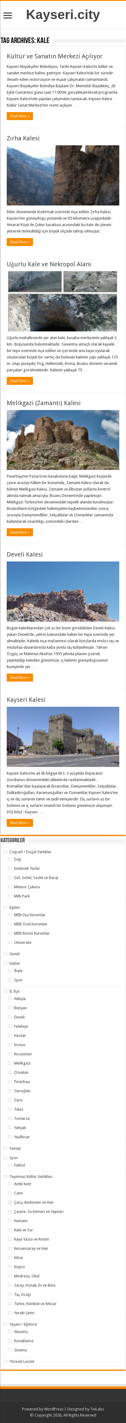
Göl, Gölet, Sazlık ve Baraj (36, 877)
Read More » (19, 116)
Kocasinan (23, 1054)
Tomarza (22, 1118)
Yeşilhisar (22, 1137)
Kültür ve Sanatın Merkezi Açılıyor (54, 56)
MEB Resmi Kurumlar (32, 933)
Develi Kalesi (25, 554)
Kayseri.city (63, 14)
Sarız (18, 1100)
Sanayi (15, 1148)
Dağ (17, 859)
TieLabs (97, 1409)
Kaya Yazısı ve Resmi (31, 1239)
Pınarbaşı (22, 1081)
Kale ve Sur (23, 1230)
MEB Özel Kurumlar (30, 924)
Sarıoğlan (22, 1091)
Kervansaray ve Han (31, 1248)
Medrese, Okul (26, 1276)
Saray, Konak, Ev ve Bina (34, 1285)
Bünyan (20, 1008)
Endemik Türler (27, 868)
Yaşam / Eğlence (23, 1324)
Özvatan (21, 1072)
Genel (14, 954)
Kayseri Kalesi (26, 699)
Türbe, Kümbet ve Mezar (35, 1303)
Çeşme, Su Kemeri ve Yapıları (39, 1211)
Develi (19, 1017)
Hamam (21, 1220)
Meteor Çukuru (27, 887)
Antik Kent (22, 1184)
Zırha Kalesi (23, 138)
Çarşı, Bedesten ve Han (34, 1202)
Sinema (20, 1350)
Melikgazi (22, 1063)
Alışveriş (21, 1331)
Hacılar (20, 1035)
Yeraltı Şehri (24, 1313)
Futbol (19, 1165)
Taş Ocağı (22, 1294)
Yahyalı (20, 1127)
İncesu (19, 1044)
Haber (14, 963)
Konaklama (23, 1341)
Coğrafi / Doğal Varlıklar (30, 852)
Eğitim (14, 907)
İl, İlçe (14, 991)
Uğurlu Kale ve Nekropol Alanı (49, 264)
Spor (18, 980)
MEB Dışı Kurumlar (30, 915)
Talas (18, 1109)
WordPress (53, 1409)
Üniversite (22, 942)
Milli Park (22, 896)
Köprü (19, 1267)
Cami (18, 1193)
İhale (18, 970)
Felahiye (21, 1026)
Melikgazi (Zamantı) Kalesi (44, 403)
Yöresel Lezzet (21, 1361)
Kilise (18, 1257)
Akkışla (20, 998)
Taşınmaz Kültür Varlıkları (31, 1176)
